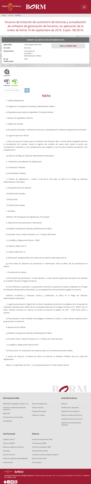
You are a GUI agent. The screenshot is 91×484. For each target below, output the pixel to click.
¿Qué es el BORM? (9, 443)
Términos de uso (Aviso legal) (13, 417)
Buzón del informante (39, 458)
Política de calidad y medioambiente (15, 458)
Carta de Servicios (9, 455)
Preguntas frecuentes (39, 411)
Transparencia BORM (39, 443)
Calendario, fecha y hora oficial (71, 419)
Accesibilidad (7, 421)
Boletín (10, 15)
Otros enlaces (36, 462)
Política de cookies (38, 415)
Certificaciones (8, 462)
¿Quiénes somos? (9, 439)
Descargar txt (7, 82)
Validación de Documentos (70, 411)
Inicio (4, 15)
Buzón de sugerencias (39, 404)
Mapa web (6, 413)
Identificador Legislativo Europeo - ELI (15, 404)
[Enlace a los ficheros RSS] (15, 482)
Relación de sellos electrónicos (71, 415)
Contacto (86, 475)
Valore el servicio (38, 408)
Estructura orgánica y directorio (13, 447)
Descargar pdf (14, 82)
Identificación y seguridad (70, 408)
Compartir (7, 72)
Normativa (6, 451)
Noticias (64, 404)
